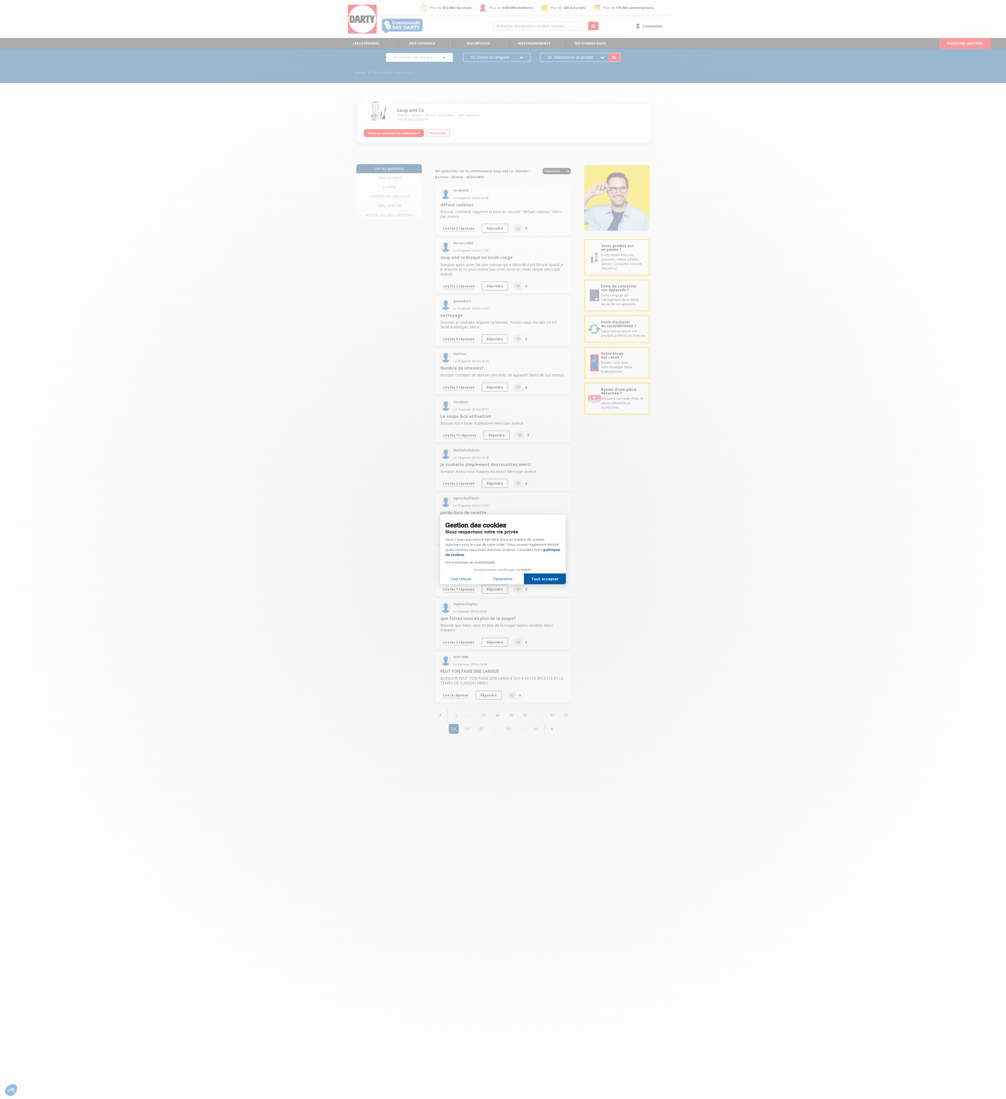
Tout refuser (461, 578)
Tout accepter (545, 578)
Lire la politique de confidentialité (470, 562)
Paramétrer (503, 578)
